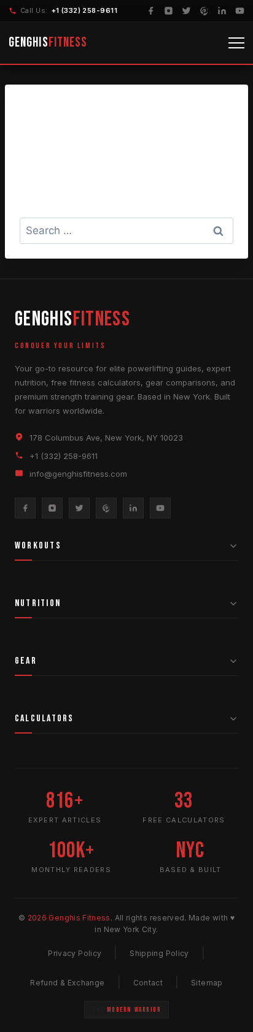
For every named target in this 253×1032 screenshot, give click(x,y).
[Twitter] (186, 10)
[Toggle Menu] (236, 42)
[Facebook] (150, 10)
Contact (148, 982)
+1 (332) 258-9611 (84, 10)
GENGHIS (48, 42)
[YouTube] (239, 10)
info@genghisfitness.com (78, 474)
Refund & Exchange (67, 982)
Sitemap (207, 982)
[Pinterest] (204, 10)
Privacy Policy (74, 953)
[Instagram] (168, 10)
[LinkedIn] (222, 10)
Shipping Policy (159, 953)
